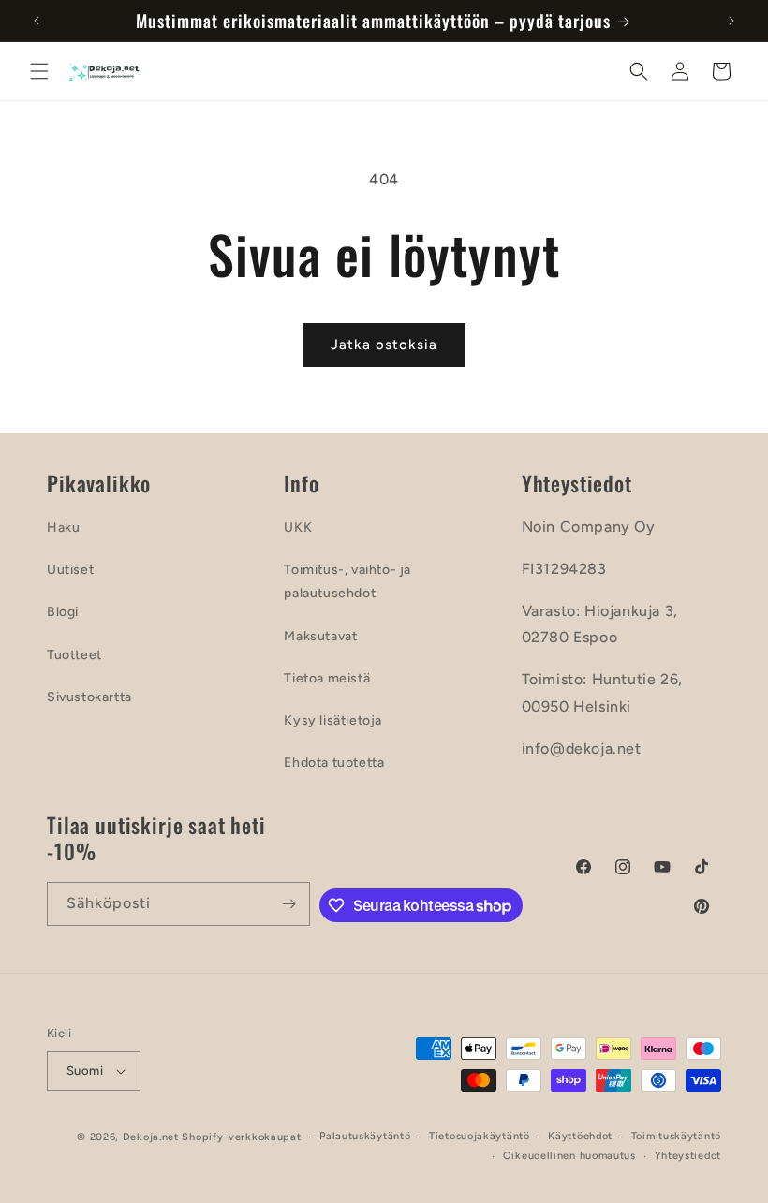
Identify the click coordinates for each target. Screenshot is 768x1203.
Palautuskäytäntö (364, 1136)
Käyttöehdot (580, 1136)
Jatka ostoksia (384, 344)
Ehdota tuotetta (334, 762)
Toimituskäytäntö (676, 1136)
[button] (39, 71)
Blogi (63, 612)
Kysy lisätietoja (333, 720)
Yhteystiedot (688, 1156)
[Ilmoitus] (731, 20)
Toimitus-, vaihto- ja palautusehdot (347, 581)
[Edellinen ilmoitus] (36, 20)
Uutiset (70, 570)
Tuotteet (74, 655)
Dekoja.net (151, 1137)
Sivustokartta (89, 697)
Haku (63, 527)
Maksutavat (320, 636)
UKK (298, 527)
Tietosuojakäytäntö (479, 1136)
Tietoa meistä (327, 678)
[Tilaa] (288, 904)
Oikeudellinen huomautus (569, 1156)
